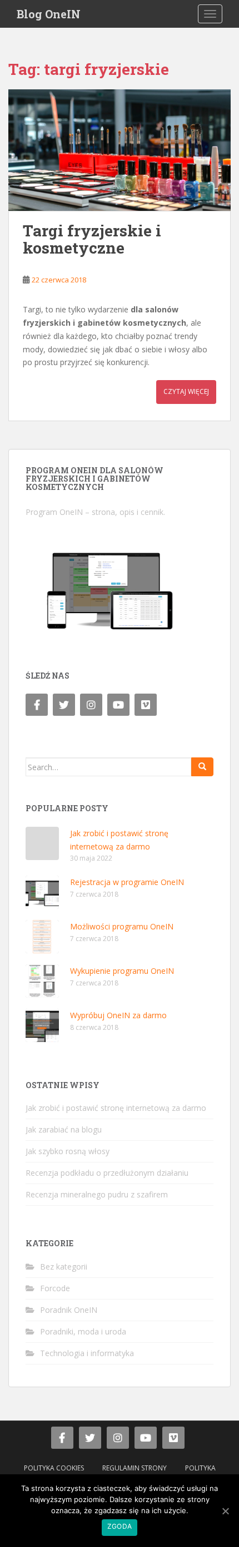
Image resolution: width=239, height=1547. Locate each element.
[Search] (202, 766)
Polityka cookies (54, 1468)
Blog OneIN (49, 14)
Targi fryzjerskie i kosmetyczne (92, 239)
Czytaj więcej (186, 391)
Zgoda (119, 1526)
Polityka (200, 1468)
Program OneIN (54, 512)
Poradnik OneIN (68, 1310)
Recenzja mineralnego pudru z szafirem (97, 1194)
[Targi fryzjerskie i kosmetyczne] (119, 150)
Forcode (55, 1288)
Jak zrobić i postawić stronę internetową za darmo (116, 1108)
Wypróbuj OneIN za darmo (118, 1015)
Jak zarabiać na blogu (64, 1129)
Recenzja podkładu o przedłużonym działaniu (107, 1172)
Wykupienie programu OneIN (122, 970)
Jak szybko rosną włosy (67, 1151)
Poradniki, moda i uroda (83, 1331)
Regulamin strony (134, 1468)
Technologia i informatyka (87, 1353)
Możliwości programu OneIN (121, 926)
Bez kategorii (63, 1266)
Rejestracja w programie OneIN (127, 882)
